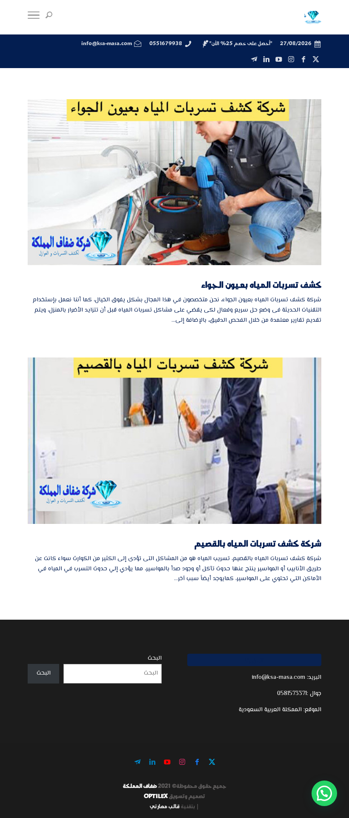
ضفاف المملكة (140, 786)
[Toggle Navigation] (34, 17)
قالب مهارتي (165, 806)
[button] (324, 793)
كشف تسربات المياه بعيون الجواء (261, 284)
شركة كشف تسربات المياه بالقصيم (258, 543)
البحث (155, 658)
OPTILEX (156, 796)
